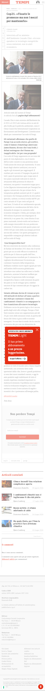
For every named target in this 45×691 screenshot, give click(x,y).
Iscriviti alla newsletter (10, 654)
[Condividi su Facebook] (3, 28)
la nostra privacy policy (30, 443)
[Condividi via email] (3, 42)
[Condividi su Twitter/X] (3, 33)
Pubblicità (5, 656)
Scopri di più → (37, 536)
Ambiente (14, 8)
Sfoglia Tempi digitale (9, 669)
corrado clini (15, 461)
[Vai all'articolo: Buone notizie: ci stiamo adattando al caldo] (7, 511)
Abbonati (5, 2)
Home (8, 8)
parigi (25, 461)
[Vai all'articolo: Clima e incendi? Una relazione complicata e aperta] (7, 484)
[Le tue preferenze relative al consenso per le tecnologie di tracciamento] (4, 687)
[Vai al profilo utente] (37, 2)
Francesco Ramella (21, 488)
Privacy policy (7, 659)
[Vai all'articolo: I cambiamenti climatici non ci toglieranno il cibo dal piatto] (7, 498)
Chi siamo (5, 649)
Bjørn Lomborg (19, 501)
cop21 (5, 461)
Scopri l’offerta (15, 359)
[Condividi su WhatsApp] (3, 38)
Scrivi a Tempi (7, 651)
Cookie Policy (6, 661)
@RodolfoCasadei (10, 396)
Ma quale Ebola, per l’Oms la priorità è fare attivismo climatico (26, 523)
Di (12, 29)
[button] (3, 46)
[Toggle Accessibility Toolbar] (40, 686)
